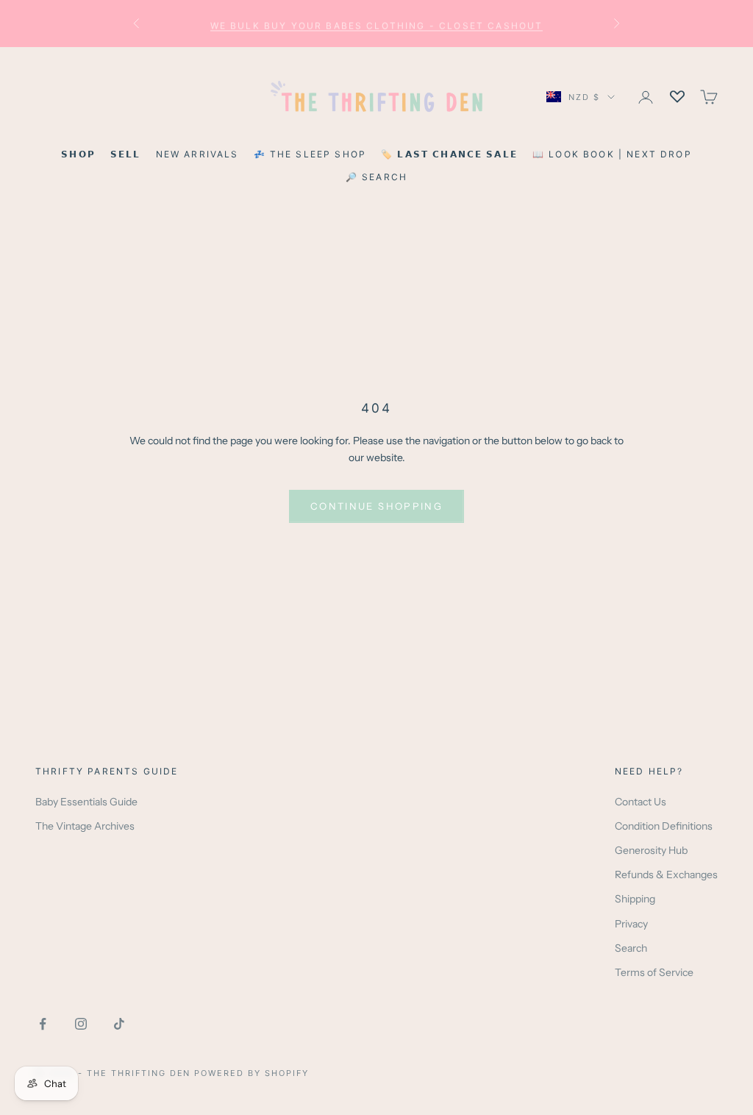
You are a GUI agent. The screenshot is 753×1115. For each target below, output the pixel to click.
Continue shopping (376, 506)
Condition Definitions (664, 826)
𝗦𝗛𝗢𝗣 (78, 154)
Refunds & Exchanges (666, 874)
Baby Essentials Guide (86, 801)
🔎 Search (376, 176)
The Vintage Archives (85, 826)
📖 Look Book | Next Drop (612, 154)
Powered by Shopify (251, 1073)
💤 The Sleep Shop (310, 154)
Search (631, 948)
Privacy (631, 923)
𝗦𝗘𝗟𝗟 (125, 154)
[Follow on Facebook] (42, 1023)
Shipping (635, 898)
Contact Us (640, 801)
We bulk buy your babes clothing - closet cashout (376, 23)
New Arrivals (197, 154)
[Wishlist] (677, 97)
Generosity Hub (651, 850)
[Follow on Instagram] (81, 1023)
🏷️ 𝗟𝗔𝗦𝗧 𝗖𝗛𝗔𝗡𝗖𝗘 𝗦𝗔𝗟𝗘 (449, 154)
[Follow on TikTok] (119, 1023)
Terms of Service (654, 972)
